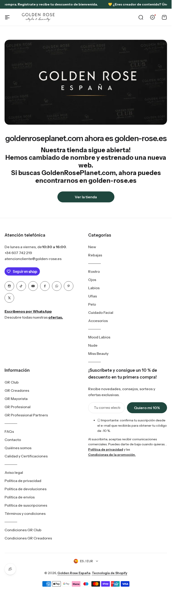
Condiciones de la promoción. (112, 455)
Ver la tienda (86, 197)
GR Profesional (18, 407)
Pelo (92, 304)
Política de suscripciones (26, 505)
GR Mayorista (16, 398)
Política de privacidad (23, 480)
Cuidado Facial (100, 312)
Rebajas (95, 255)
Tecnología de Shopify (109, 573)
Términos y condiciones (25, 513)
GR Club (12, 382)
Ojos (92, 279)
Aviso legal (14, 472)
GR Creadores (17, 390)
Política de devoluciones (25, 489)
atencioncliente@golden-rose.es (33, 258)
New (92, 247)
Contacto (13, 439)
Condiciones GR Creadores (28, 538)
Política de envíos (20, 497)
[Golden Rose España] (38, 17)
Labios (94, 288)
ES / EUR (86, 561)
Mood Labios (99, 337)
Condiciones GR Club (23, 530)
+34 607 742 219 (18, 252)
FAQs (9, 431)
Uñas (92, 296)
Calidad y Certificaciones (26, 456)
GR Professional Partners (26, 415)
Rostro (94, 271)
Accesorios (98, 320)
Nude (93, 345)
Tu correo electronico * (107, 407)
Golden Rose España (73, 573)
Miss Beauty (98, 353)
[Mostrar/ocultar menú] (7, 17)
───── (94, 263)
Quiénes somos (18, 448)
